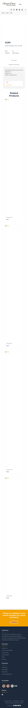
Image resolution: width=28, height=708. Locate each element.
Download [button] (14, 622)
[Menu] (20, 4)
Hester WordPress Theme (16, 702)
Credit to (4, 659)
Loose (10, 84)
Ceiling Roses (15, 53)
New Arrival (4, 671)
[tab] (14, 60)
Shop (3, 657)
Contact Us (4, 648)
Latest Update (5, 654)
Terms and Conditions (7, 650)
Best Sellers (5, 669)
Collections (4, 667)
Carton (7, 84)
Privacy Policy (5, 652)
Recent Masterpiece (7, 674)
